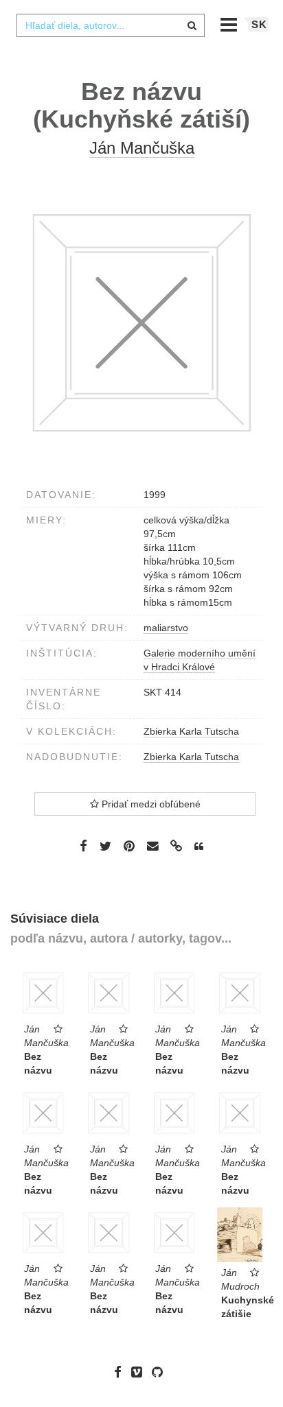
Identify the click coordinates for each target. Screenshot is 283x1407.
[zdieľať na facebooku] (83, 846)
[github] (161, 1372)
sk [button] (259, 24)
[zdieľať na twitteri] (105, 846)
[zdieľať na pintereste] (129, 846)
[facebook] (121, 1372)
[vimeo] (140, 1372)
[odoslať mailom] (152, 846)
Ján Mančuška (141, 148)
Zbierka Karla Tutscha (191, 731)
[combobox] (110, 25)
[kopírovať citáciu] (199, 846)
